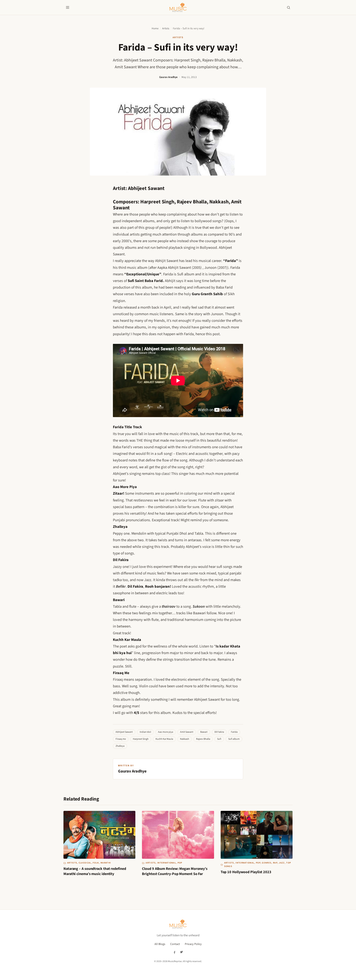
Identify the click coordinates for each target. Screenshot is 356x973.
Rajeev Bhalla (203, 739)
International (166, 862)
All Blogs (160, 944)
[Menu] (67, 7)
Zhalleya (120, 746)
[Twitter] (181, 952)
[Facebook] (174, 952)
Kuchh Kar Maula (164, 739)
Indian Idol (145, 732)
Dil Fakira (219, 732)
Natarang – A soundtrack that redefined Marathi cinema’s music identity (94, 871)
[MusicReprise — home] (177, 7)
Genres (266, 862)
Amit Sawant (186, 732)
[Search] (288, 7)
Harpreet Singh (141, 739)
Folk (96, 862)
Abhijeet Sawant (124, 732)
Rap (275, 862)
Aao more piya (165, 732)
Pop (180, 862)
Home (155, 28)
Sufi (219, 739)
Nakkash (184, 739)
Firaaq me (121, 739)
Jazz (282, 862)
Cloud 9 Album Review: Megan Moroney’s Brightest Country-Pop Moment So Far (174, 871)
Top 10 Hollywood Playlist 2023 (246, 872)
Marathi (106, 862)
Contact (175, 944)
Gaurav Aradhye (168, 77)
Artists (165, 28)
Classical (85, 862)
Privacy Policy (193, 944)
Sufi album (234, 739)
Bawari (203, 732)
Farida (234, 732)
